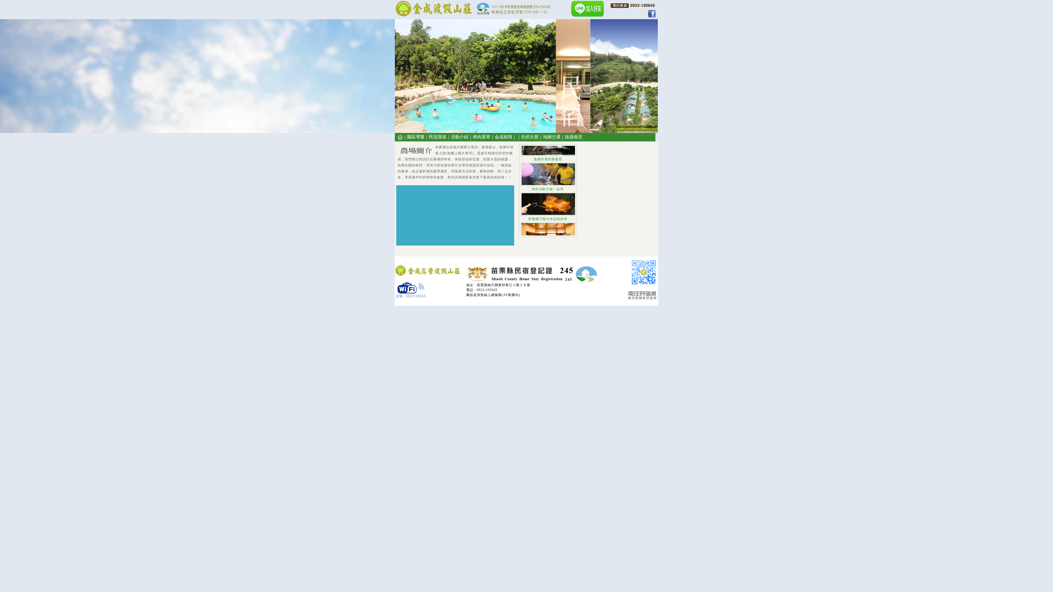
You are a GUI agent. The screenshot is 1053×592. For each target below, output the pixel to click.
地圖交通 (552, 137)
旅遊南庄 (573, 137)
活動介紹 (459, 137)
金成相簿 (503, 137)
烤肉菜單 (481, 137)
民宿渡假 (437, 137)
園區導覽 (415, 137)
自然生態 (530, 137)
